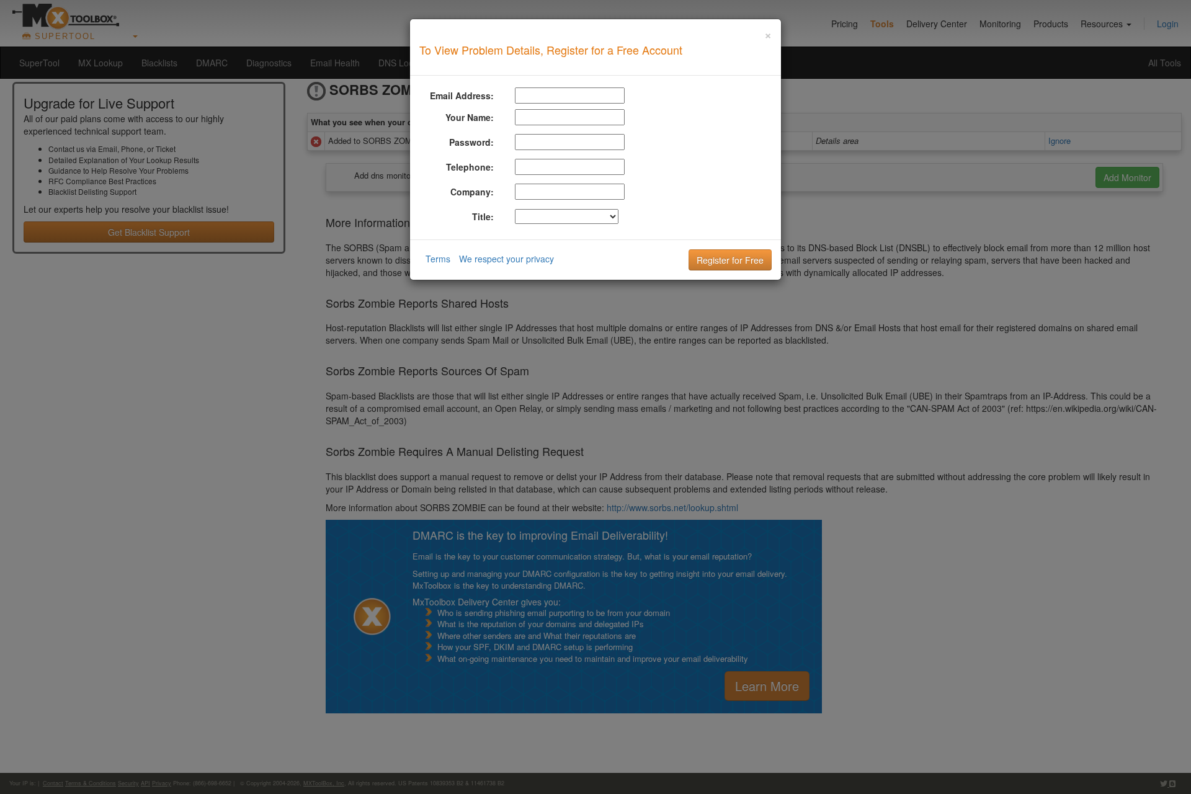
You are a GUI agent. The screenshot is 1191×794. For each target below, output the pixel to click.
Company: (472, 191)
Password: (471, 142)
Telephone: (470, 167)
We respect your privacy (506, 258)
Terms (438, 258)
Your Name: (469, 117)
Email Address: (462, 95)
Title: (483, 216)
